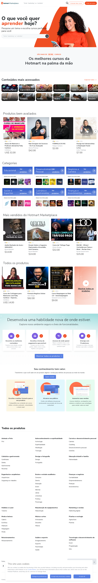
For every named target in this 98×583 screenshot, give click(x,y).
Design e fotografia (42, 456)
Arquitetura (5, 477)
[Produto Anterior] (4, 129)
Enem (37, 487)
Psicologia (38, 502)
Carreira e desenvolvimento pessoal (82, 438)
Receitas (4, 469)
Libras (37, 493)
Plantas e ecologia (76, 516)
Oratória (71, 451)
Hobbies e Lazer (8, 508)
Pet (3, 441)
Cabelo (4, 520)
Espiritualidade (40, 445)
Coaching (72, 445)
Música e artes (40, 516)
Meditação (38, 448)
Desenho (38, 523)
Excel (71, 543)
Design (37, 459)
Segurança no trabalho (9, 481)
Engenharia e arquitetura (11, 474)
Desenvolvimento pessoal (78, 448)
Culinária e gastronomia (10, 456)
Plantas (71, 523)
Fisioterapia (39, 547)
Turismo (4, 511)
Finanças (72, 484)
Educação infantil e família (79, 456)
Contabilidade (73, 477)
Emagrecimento (40, 541)
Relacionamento (7, 541)
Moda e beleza (7, 516)
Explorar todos (89, 80)
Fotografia (38, 463)
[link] (10, 88)
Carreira (71, 441)
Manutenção (39, 511)
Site (70, 549)
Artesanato (39, 520)
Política (37, 499)
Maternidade (73, 459)
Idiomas (37, 490)
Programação (73, 546)
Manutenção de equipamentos (46, 508)
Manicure (4, 526)
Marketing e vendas (76, 508)
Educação (38, 484)
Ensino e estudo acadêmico (45, 474)
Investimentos (74, 487)
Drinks (4, 463)
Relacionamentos (8, 538)
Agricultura (72, 520)
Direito (37, 481)
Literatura (38, 496)
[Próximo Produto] (95, 129)
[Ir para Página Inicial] (10, 3)
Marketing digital (74, 511)
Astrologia (38, 441)
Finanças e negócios (76, 474)
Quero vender (49, 377)
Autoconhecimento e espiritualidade (48, 438)
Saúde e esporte (41, 538)
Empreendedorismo (75, 481)
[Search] (47, 36)
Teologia (38, 451)
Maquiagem (5, 529)
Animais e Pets (7, 438)
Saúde (37, 550)
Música (37, 526)
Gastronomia (6, 466)
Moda (3, 532)
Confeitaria (5, 459)
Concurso (38, 477)
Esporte (38, 544)
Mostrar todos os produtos (48, 356)
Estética (4, 523)
